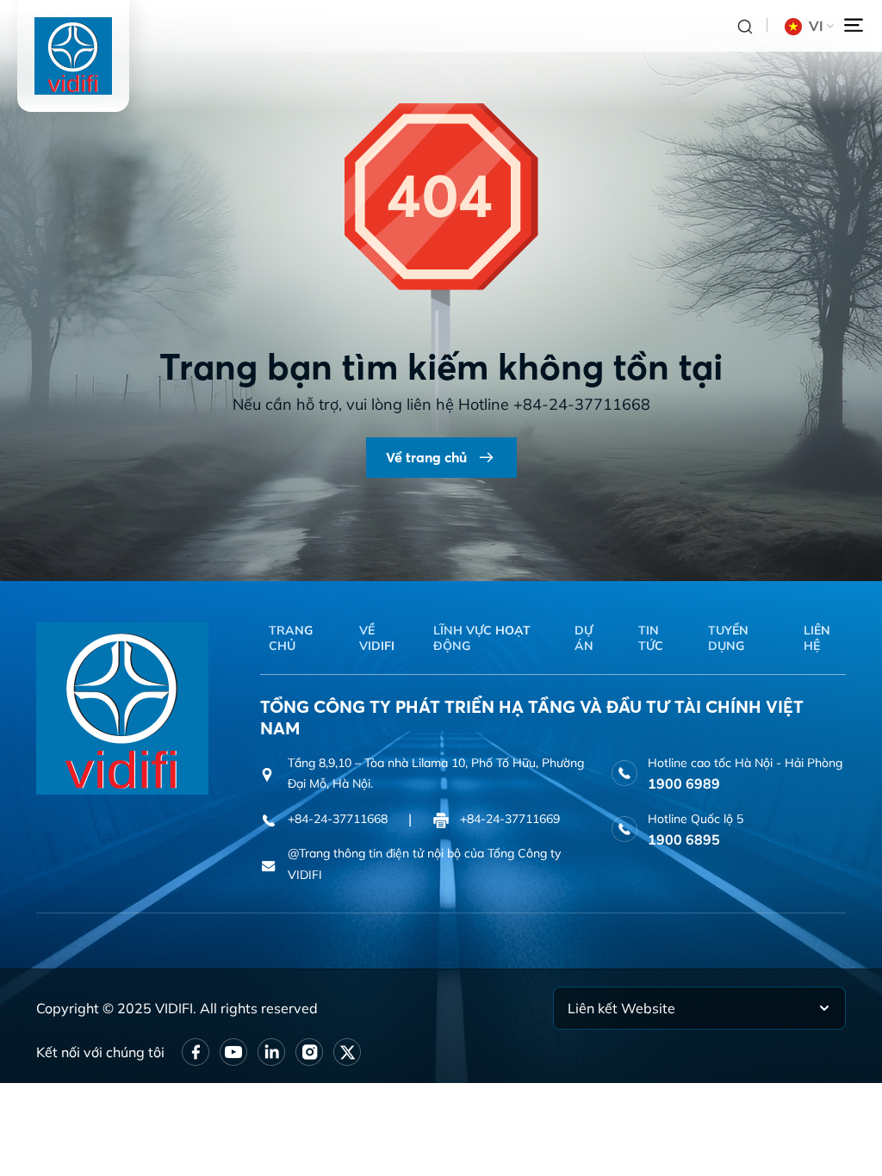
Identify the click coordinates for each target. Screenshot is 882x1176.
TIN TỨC (650, 637)
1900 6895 (684, 839)
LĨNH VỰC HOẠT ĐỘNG (482, 637)
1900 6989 (684, 783)
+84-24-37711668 (581, 404)
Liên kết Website (621, 1008)
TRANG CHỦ (291, 637)
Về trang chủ (426, 457)
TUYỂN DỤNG (728, 637)
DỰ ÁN (584, 637)
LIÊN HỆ (817, 637)
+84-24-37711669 (510, 818)
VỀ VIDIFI (376, 637)
